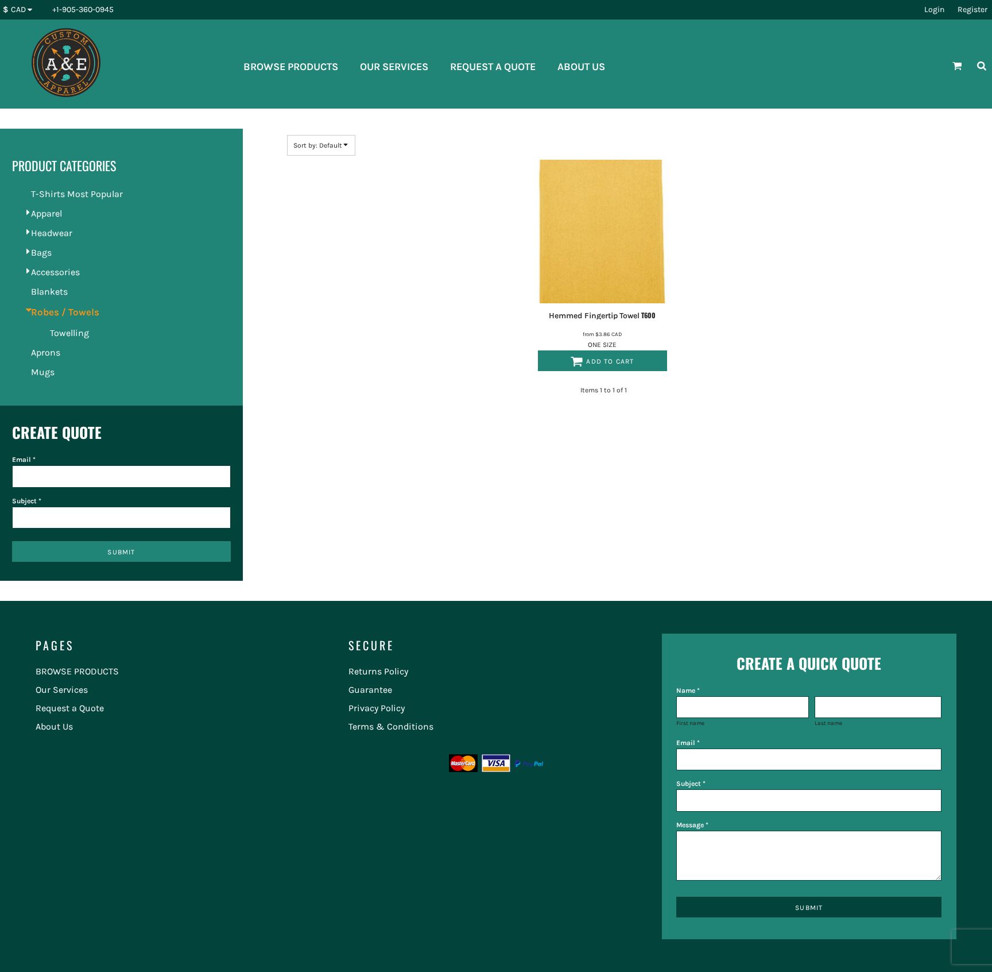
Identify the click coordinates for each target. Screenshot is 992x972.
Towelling (69, 332)
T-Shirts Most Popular (77, 193)
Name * (688, 690)
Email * (24, 460)
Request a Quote (70, 708)
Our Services (62, 689)
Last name (828, 723)
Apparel (46, 213)
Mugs (43, 372)
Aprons (45, 352)
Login (934, 9)
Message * (692, 825)
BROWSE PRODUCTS (77, 671)
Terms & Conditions (390, 726)
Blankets (49, 291)
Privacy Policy (376, 708)
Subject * (26, 501)
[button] (20, 10)
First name (690, 723)
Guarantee (370, 689)
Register (972, 9)
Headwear (51, 232)
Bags (41, 252)
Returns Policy (378, 671)
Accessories (55, 272)
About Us (54, 726)
